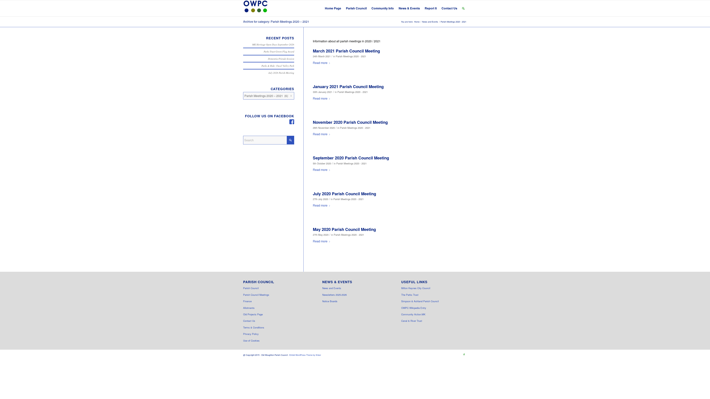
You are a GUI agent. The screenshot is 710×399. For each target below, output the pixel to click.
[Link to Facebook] (464, 354)
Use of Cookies (251, 340)
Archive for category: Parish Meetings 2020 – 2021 (276, 21)
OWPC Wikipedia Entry (413, 308)
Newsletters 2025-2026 (334, 294)
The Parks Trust (409, 294)
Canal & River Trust (411, 321)
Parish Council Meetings (256, 294)
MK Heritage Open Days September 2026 (273, 44)
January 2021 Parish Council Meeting (348, 86)
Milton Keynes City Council (415, 288)
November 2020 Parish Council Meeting (350, 122)
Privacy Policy (251, 334)
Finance (247, 301)
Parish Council (251, 288)
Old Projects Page (253, 314)
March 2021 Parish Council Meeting (346, 51)
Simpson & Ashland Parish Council (420, 301)
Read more (320, 63)
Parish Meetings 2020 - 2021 (351, 56)
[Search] (463, 8)
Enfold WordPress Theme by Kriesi (305, 354)
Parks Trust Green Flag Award (279, 51)
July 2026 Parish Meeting (281, 72)
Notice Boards (329, 301)
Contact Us (249, 321)
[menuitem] (333, 8)
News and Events (331, 288)
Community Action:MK (413, 314)
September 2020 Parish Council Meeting (351, 158)
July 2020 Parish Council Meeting (344, 194)
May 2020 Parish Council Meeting (344, 229)
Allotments (249, 308)
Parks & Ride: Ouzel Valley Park (277, 65)
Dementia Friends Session (281, 58)
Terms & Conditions (253, 327)
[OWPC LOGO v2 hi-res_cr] (255, 8)
